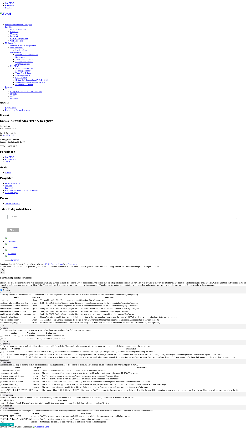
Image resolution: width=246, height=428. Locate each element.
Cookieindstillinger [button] (132, 266)
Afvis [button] (157, 266)
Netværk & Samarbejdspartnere (23, 45)
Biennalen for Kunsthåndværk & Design (21, 190)
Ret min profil (10, 108)
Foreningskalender (22, 71)
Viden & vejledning (23, 73)
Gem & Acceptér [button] (7, 424)
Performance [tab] (5, 393)
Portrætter (14, 98)
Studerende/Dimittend (24, 61)
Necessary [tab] (4, 287)
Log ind (8, 8)
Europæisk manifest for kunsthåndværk (26, 91)
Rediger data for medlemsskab (17, 110)
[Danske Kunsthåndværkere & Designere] (123, 14)
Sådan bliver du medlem (25, 59)
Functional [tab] (4, 360)
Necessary (7, 290)
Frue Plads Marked (18, 29)
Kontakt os (9, 5)
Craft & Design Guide (19, 38)
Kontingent (19, 57)
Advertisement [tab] (6, 406)
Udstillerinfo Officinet (24, 85)
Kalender (9, 87)
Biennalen (14, 31)
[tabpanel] (123, 308)
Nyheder (13, 94)
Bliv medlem (15, 52)
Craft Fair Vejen (16, 41)
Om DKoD (9, 3)
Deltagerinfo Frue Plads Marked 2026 (30, 82)
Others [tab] (2, 325)
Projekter (8, 27)
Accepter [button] (147, 266)
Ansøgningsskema (22, 64)
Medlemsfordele (16, 48)
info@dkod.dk (9, 135)
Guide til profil (21, 78)
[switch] (1, 328)
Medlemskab (10, 43)
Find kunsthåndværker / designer (18, 25)
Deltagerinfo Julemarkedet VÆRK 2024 (31, 80)
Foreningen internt (22, 75)
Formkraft (14, 36)
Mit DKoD (14, 66)
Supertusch (72, 264)
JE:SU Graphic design (54, 264)
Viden (7, 89)
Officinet (13, 34)
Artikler (13, 96)
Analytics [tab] (4, 341)
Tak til (7, 162)
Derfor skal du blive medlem (26, 55)
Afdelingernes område (24, 68)
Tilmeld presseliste (12, 203)
